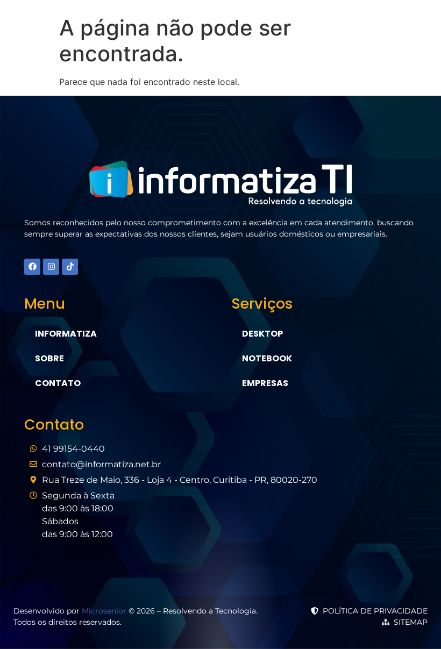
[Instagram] (51, 267)
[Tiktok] (70, 267)
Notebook (267, 358)
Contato (58, 383)
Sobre (49, 358)
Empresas (265, 383)
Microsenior (104, 611)
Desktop (262, 333)
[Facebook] (32, 267)
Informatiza (66, 333)
